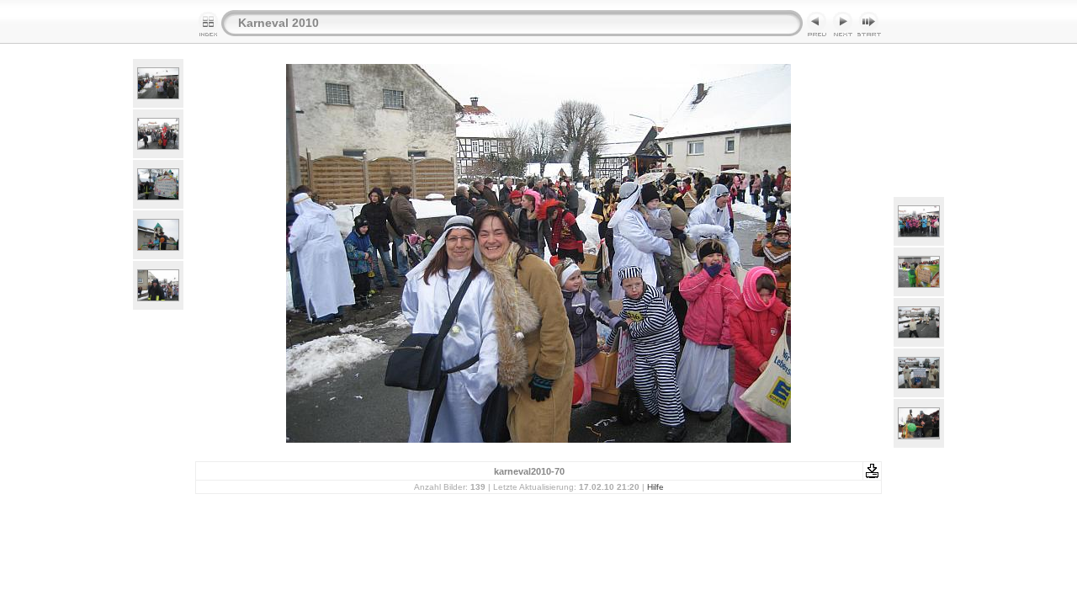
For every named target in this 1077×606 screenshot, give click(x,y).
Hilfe (655, 487)
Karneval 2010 (278, 22)
